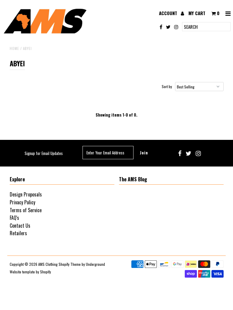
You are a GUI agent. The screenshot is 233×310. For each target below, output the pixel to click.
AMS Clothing (48, 264)
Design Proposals (26, 194)
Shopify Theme (70, 264)
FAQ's (14, 217)
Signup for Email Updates (44, 153)
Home (14, 48)
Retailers (18, 233)
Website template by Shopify (30, 271)
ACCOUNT (168, 13)
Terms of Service (26, 210)
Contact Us (20, 225)
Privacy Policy (22, 202)
